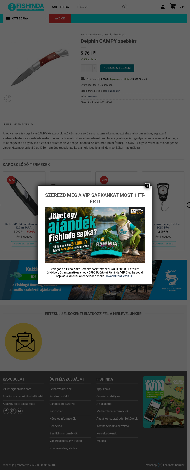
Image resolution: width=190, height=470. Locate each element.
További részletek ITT (120, 276)
